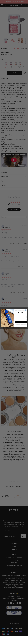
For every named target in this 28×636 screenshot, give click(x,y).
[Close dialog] (26, 310)
